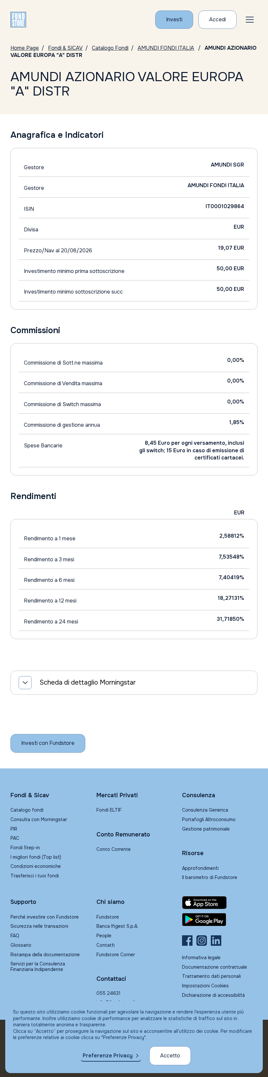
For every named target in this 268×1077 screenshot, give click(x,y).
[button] (250, 19)
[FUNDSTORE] (18, 19)
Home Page (24, 48)
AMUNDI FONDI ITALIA (166, 48)
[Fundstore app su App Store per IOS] (220, 902)
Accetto (170, 1055)
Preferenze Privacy (108, 1055)
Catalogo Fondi (110, 48)
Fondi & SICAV (65, 48)
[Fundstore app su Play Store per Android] (220, 919)
